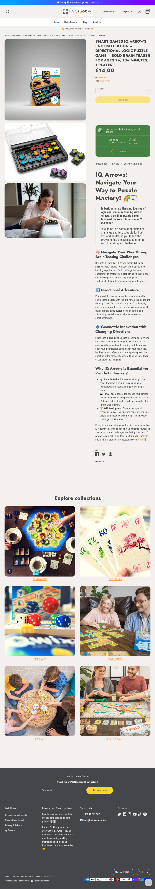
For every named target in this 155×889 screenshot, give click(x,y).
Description (101, 163)
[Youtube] (135, 814)
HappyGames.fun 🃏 (25, 881)
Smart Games (102, 77)
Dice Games (40, 659)
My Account (10, 830)
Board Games (105, 81)
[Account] (140, 12)
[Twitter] (119, 814)
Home (56, 22)
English (126, 11)
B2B (52, 876)
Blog (85, 22)
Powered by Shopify (41, 881)
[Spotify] (145, 814)
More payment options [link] (122, 116)
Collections (69, 22)
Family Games (115, 659)
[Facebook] (124, 814)
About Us (97, 22)
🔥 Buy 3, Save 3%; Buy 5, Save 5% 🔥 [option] (77, 28)
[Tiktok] (140, 814)
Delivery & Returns (133, 163)
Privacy (39, 876)
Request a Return (27, 876)
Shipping (8, 876)
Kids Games (40, 739)
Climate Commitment (14, 820)
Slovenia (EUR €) (109, 11)
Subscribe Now (99, 790)
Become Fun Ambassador (16, 815)
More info (123, 151)
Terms (46, 876)
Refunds (16, 876)
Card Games (115, 579)
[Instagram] (129, 814)
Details (115, 163)
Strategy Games (115, 739)
